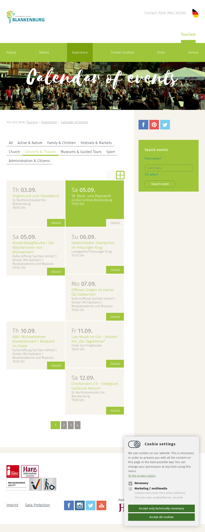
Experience (80, 52)
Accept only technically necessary (161, 508)
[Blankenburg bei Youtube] (101, 505)
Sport (110, 152)
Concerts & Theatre (40, 152)
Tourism (188, 34)
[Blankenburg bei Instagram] (80, 505)
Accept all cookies (161, 517)
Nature (44, 52)
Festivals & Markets (96, 143)
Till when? (152, 174)
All (11, 143)
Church (14, 152)
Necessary (141, 483)
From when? (153, 158)
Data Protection (37, 505)
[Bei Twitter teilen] (165, 128)
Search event (160, 184)
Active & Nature (30, 143)
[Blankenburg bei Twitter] (91, 505)
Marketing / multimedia (151, 488)
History (11, 52)
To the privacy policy (142, 475)
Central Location (122, 52)
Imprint (12, 505)
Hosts (161, 52)
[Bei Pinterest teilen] (154, 128)
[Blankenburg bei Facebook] (69, 505)
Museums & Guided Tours (81, 152)
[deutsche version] (195, 13)
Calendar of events (74, 122)
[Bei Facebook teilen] (144, 128)
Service (193, 52)
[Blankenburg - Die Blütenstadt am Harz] (25, 23)
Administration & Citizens (29, 161)
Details (56, 223)
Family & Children (61, 143)
